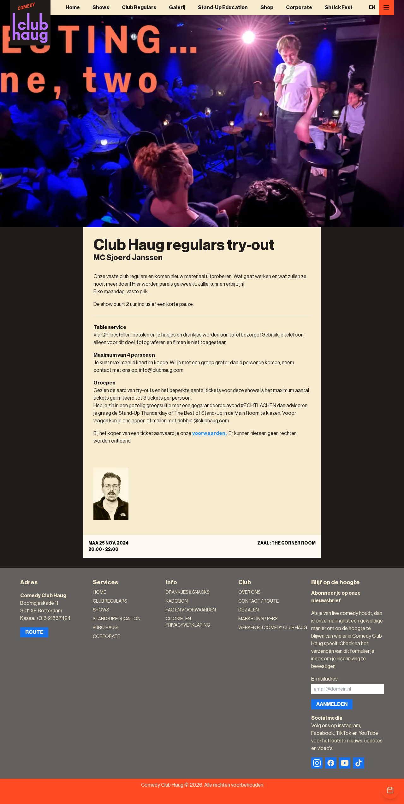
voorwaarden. (209, 433)
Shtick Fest (339, 7)
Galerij (177, 7)
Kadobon (177, 601)
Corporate (299, 7)
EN (372, 7)
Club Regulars (139, 7)
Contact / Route (258, 601)
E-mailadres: (325, 679)
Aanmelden (332, 704)
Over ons (249, 592)
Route (34, 632)
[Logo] (30, 23)
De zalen (248, 610)
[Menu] (386, 7)
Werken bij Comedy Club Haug (272, 628)
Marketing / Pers (257, 619)
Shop (266, 7)
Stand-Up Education (223, 7)
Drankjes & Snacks (187, 592)
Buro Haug (105, 628)
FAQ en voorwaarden (191, 610)
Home (73, 7)
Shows (100, 7)
